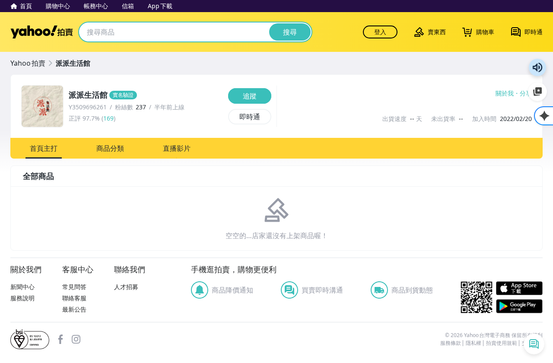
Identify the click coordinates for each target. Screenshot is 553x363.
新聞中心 (22, 287)
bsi (29, 339)
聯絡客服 (74, 298)
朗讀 (537, 67)
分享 (526, 93)
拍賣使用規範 (501, 343)
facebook (60, 339)
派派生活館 (73, 63)
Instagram (76, 339)
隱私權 (473, 343)
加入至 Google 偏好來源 (537, 91)
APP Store (519, 288)
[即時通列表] (534, 344)
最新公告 (74, 309)
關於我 (505, 93)
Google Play (519, 306)
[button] (43, 148)
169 (108, 118)
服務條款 (450, 343)
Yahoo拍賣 (41, 32)
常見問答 (74, 287)
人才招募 (126, 287)
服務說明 (22, 298)
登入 (380, 32)
